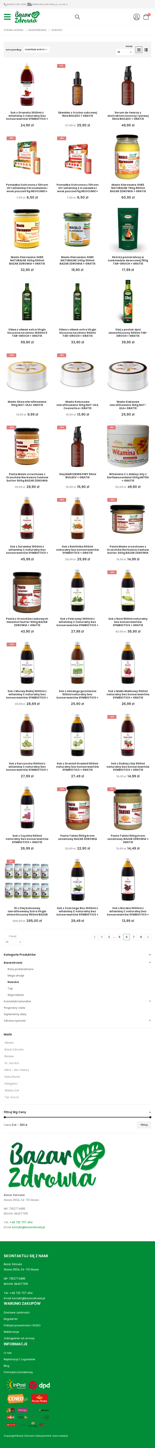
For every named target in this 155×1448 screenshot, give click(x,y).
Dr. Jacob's (12, 1063)
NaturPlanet (12, 1077)
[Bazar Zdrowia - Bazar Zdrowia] (27, 17)
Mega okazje (16, 975)
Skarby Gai (12, 1090)
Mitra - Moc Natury (17, 1070)
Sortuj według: (13, 49)
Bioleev (9, 1056)
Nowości (13, 982)
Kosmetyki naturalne (17, 1001)
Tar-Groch (12, 1097)
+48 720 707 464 (21, 1222)
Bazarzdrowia (13, 963)
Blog (6, 1366)
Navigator (11, 1083)
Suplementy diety (15, 1014)
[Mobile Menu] (8, 17)
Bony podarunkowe (20, 969)
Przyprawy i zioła (14, 1008)
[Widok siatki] (139, 49)
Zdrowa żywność (15, 1021)
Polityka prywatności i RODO (22, 1325)
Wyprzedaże (16, 995)
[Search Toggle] (77, 17)
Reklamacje (11, 1332)
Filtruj (144, 1124)
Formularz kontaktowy (18, 1372)
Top (10, 988)
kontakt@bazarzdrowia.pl (28, 1227)
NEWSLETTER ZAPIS (16, 4)
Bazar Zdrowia (14, 1049)
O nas (8, 1353)
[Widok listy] (146, 49)
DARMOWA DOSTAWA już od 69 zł (50, 4)
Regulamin (11, 1319)
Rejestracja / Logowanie (19, 1359)
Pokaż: (129, 46)
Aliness (9, 1043)
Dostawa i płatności (17, 1312)
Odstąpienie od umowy (19, 1338)
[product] (27, 84)
